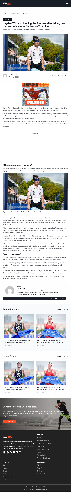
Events (5, 471)
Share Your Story (43, 449)
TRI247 (5, 14)
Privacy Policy (41, 455)
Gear (4, 465)
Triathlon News (15, 14)
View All (58, 309)
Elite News (26, 14)
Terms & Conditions (43, 458)
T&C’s (43, 487)
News (5, 468)
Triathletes (6, 474)
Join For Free (9, 421)
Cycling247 (40, 471)
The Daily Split (42, 474)
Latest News (9, 356)
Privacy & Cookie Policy (33, 487)
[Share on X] (63, 76)
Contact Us (40, 446)
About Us (40, 437)
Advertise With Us (43, 440)
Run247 (39, 468)
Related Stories (11, 309)
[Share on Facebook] (59, 76)
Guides (5, 480)
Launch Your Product (44, 443)
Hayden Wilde (7, 29)
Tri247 (39, 465)
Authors (39, 452)
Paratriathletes (7, 477)
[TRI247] (7, 3)
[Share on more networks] (66, 76)
